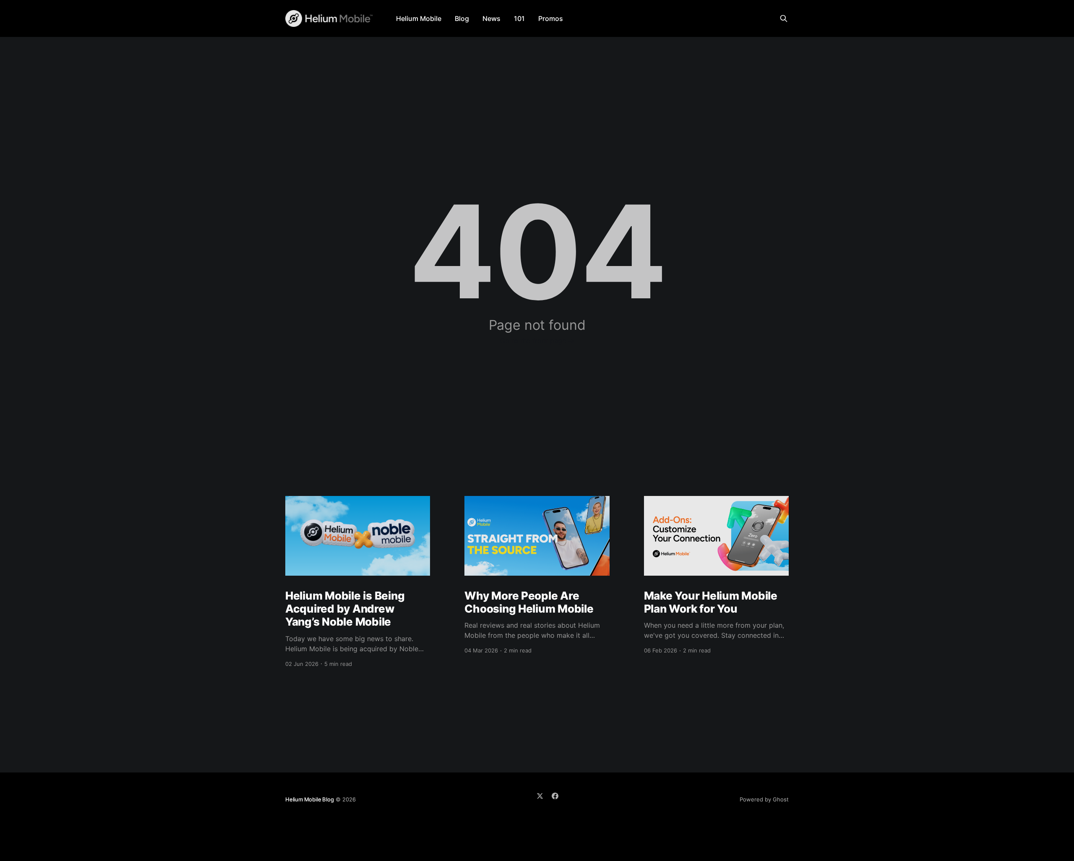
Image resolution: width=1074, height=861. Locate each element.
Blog (462, 18)
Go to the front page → (537, 341)
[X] (540, 796)
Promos (550, 18)
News (491, 18)
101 (519, 18)
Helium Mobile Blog (309, 799)
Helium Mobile (418, 18)
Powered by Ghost (764, 799)
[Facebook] (555, 796)
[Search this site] (783, 18)
